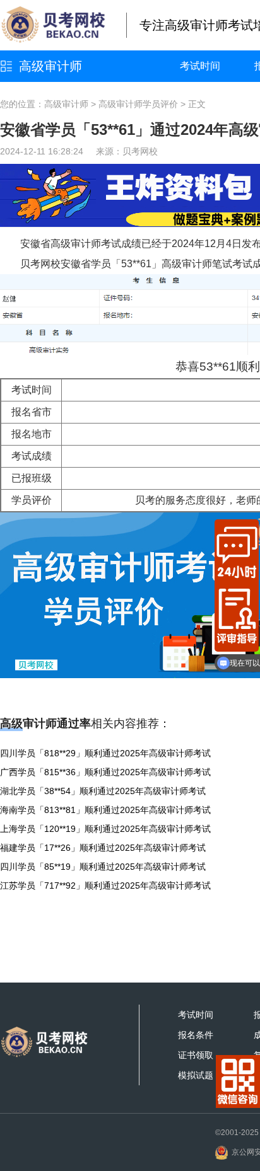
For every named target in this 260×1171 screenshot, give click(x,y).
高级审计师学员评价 (138, 104)
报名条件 (195, 1035)
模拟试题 (195, 1075)
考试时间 (200, 66)
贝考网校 (140, 151)
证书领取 (195, 1055)
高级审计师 (50, 66)
